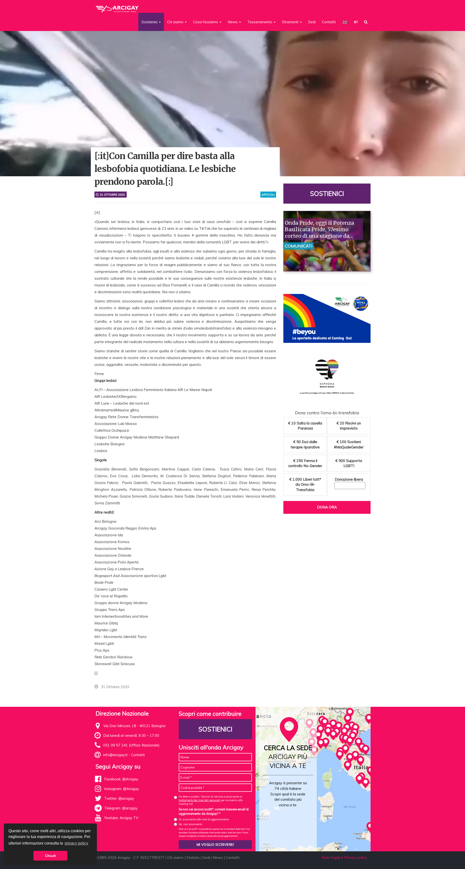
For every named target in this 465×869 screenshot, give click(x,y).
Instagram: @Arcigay (121, 788)
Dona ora (327, 507)
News (218, 857)
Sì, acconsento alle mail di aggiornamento (204, 819)
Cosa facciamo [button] (206, 22)
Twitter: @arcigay (119, 798)
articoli (268, 194)
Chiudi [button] (50, 856)
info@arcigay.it (115, 755)
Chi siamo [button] (175, 22)
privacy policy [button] (76, 843)
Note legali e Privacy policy (344, 857)
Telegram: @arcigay (121, 808)
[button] (356, 22)
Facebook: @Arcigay (121, 779)
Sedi (312, 22)
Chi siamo (175, 857)
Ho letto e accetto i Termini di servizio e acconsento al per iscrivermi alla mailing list (211, 800)
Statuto (193, 857)
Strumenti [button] (290, 22)
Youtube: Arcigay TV (121, 817)
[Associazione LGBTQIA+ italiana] (117, 7)
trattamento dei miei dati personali (199, 800)
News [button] (233, 22)
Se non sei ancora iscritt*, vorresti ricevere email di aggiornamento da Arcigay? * (214, 811)
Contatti (329, 22)
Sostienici (327, 194)
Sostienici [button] (149, 22)
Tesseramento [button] (260, 22)
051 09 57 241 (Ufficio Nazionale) (131, 745)
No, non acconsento (190, 824)
